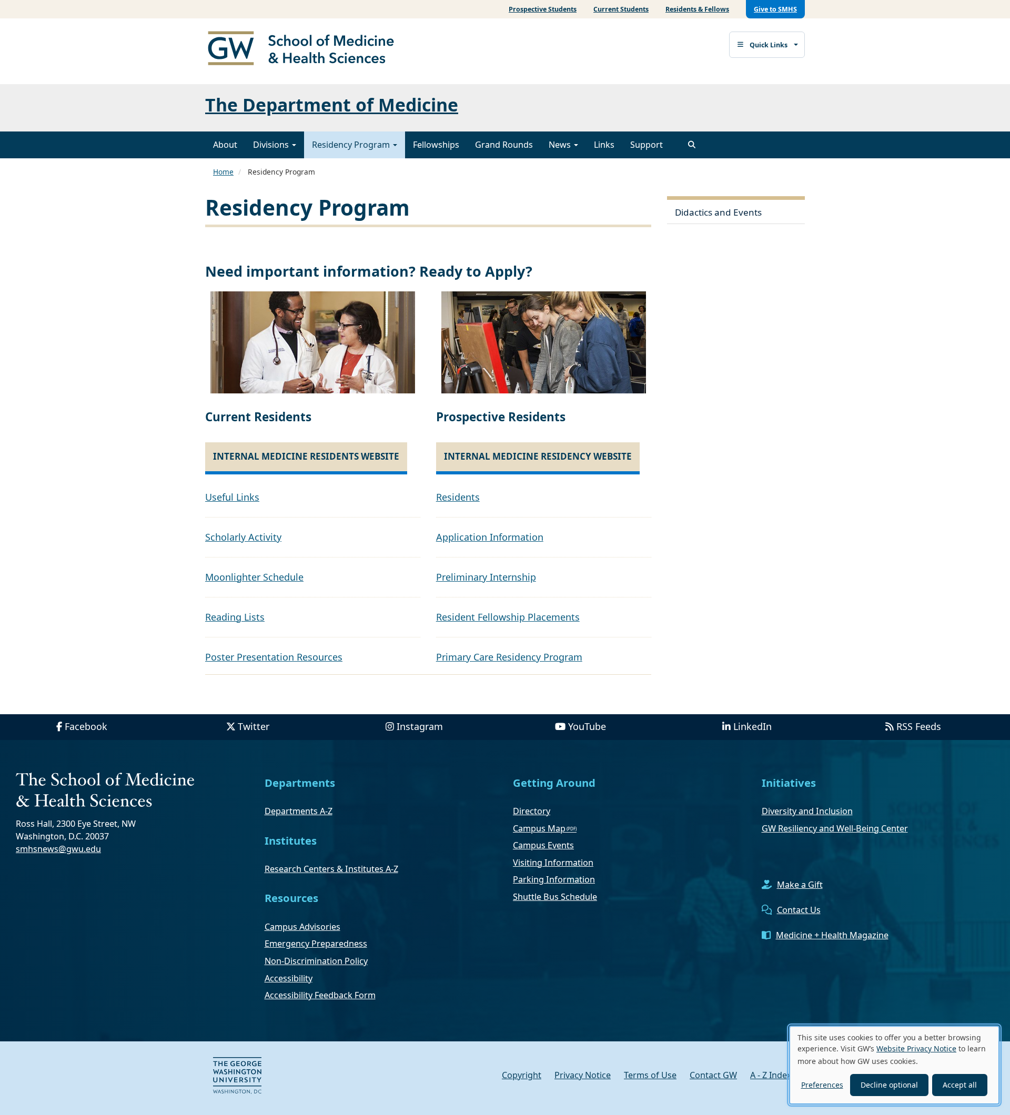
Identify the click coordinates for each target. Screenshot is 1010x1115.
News (561, 144)
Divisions (272, 144)
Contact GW (713, 1075)
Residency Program (352, 144)
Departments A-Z (298, 811)
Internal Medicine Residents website (306, 456)
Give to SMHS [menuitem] (775, 9)
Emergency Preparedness (316, 943)
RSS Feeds (918, 726)
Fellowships (436, 144)
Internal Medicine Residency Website (538, 456)
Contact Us (799, 910)
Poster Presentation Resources (273, 657)
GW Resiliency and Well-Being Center (835, 828)
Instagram (420, 726)
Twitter (253, 726)
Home (223, 172)
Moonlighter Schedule (254, 577)
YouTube (587, 726)
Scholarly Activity (243, 537)
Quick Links (768, 44)
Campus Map (539, 828)
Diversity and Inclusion (807, 811)
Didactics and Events (718, 212)
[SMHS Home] (305, 49)
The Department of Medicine (331, 105)
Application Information (489, 537)
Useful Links (232, 497)
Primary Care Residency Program (509, 657)
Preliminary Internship (486, 577)
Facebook (86, 726)
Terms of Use (650, 1075)
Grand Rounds (504, 144)
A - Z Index (771, 1075)
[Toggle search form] (692, 144)
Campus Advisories (302, 926)
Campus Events (543, 845)
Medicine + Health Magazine (832, 935)
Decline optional (889, 1085)
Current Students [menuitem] (621, 9)
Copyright (521, 1075)
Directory (531, 811)
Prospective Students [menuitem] (543, 9)
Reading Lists (235, 617)
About (225, 144)
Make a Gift (800, 884)
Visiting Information (553, 862)
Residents (458, 497)
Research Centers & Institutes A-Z (331, 869)
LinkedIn (752, 726)
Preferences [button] (822, 1085)
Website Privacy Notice (916, 1048)
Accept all (960, 1085)
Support (646, 144)
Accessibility (288, 978)
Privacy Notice (582, 1075)
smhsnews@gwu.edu (58, 849)
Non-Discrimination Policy (316, 961)
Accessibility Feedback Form (320, 995)
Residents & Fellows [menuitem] (697, 9)
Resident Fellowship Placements (508, 617)
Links (604, 144)
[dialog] (894, 1065)
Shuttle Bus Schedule (555, 897)
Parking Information (554, 879)
